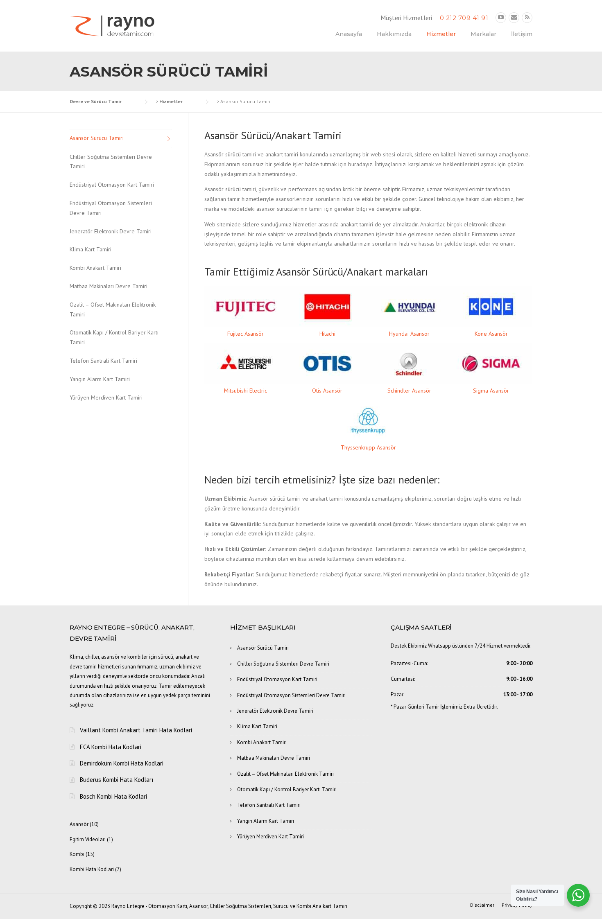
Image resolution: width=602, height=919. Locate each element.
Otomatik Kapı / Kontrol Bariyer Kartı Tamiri (114, 337)
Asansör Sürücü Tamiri (97, 138)
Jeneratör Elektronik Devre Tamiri (111, 231)
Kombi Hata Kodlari (92, 869)
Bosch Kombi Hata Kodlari (113, 796)
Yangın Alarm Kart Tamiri (100, 379)
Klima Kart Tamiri (90, 249)
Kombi (77, 854)
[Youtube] (501, 17)
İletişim (521, 34)
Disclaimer (482, 905)
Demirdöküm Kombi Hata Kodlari (121, 763)
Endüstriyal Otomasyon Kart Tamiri (112, 184)
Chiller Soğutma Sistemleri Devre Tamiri (111, 161)
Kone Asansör (491, 333)
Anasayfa (348, 34)
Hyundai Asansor (409, 333)
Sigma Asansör (491, 390)
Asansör (79, 824)
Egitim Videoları (88, 839)
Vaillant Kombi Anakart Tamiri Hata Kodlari (136, 730)
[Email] (514, 17)
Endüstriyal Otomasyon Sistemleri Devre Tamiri (111, 208)
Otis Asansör (327, 390)
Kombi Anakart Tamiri (95, 267)
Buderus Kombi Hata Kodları (116, 780)
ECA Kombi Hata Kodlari (110, 747)
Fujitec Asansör (245, 333)
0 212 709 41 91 (464, 18)
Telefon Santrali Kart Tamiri (103, 360)
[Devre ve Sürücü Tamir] (113, 25)
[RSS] (527, 17)
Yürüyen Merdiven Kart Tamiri (106, 397)
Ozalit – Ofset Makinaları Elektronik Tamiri (113, 309)
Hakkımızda (394, 34)
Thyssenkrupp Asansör (368, 447)
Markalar (483, 34)
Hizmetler (441, 34)
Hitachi (327, 333)
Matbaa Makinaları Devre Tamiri (108, 286)
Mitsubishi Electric (245, 390)
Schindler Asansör (409, 390)
